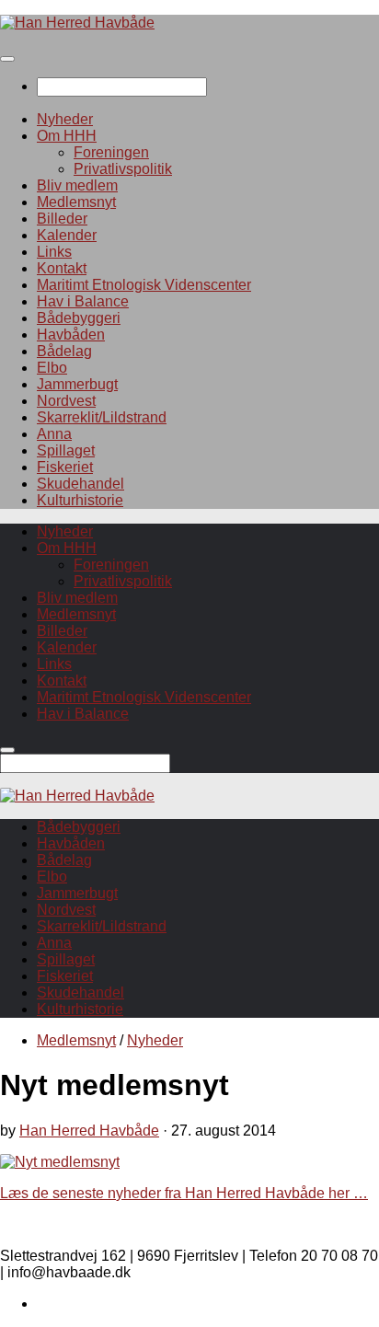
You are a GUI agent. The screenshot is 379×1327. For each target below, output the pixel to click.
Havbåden (71, 334)
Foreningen (111, 152)
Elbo (52, 367)
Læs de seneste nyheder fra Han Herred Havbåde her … (184, 1193)
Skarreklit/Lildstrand (102, 417)
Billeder (62, 218)
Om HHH (67, 136)
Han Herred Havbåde (89, 1130)
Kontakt (61, 268)
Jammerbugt (77, 384)
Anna (54, 434)
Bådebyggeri (79, 318)
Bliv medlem (77, 185)
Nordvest (66, 401)
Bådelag (64, 351)
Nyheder (65, 119)
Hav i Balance (83, 301)
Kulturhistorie (80, 500)
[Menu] (7, 59)
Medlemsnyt (76, 202)
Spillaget (66, 450)
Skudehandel (80, 483)
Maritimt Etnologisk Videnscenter (144, 285)
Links (54, 252)
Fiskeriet (65, 467)
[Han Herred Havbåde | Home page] (77, 22)
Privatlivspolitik (123, 169)
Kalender (67, 235)
